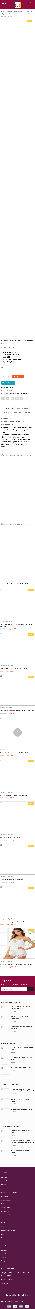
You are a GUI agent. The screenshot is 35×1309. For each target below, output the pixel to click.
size (3, 367)
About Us (4, 1177)
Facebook (4, 1250)
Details (18, 408)
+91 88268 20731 (6, 1283)
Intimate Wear (18, 11)
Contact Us (4, 1181)
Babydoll (11, 393)
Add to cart (19, 376)
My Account (4, 1196)
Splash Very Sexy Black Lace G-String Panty (14, 753)
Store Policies (18, 412)
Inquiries (28, 412)
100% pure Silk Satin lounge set (10, 837)
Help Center (29, 1295)
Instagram (4, 1261)
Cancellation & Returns (8, 1230)
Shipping (4, 1227)
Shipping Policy (5, 1207)
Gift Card (21, 1295)
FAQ (2, 1234)
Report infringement (7, 1238)
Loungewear (28, 11)
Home (3, 11)
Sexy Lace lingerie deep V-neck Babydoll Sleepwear (17, 710)
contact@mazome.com (8, 1279)
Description (10, 408)
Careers (3, 1184)
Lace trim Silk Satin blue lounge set (11, 879)
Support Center (5, 1200)
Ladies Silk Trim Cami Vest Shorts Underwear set (16, 964)
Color (4, 371)
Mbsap (11, 1301)
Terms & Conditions (7, 1215)
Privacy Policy (5, 1211)
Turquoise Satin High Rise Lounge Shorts (13, 922)
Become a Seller (11, 1295)
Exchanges (4, 1204)
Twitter (3, 1253)
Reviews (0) (25, 408)
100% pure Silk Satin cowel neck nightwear (14, 795)
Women (9, 11)
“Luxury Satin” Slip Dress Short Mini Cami (13, 668)
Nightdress (5, 14)
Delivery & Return (7, 387)
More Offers (8, 412)
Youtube (3, 1257)
